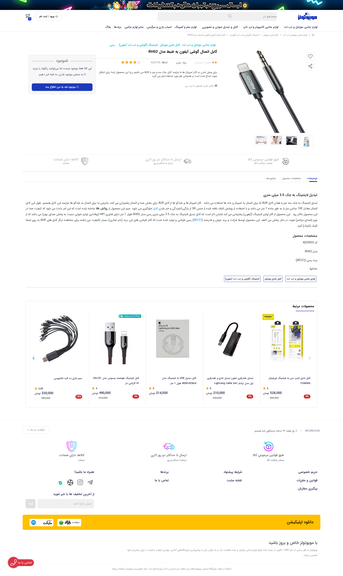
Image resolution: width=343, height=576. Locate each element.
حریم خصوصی (307, 472)
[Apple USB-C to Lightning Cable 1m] (286, 338)
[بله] (60, 483)
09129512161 (312, 431)
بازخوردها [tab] (271, 178)
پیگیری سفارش (307, 488)
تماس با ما (162, 480)
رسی (112, 45)
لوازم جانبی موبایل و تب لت (300, 27)
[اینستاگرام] (80, 483)
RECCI (197, 220)
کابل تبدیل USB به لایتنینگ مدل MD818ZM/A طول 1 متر (179, 380)
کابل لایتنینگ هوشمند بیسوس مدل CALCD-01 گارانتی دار (116, 380)
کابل (155, 208)
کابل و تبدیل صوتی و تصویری (220, 27)
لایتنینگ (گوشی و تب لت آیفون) (244, 35)
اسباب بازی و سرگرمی (159, 27)
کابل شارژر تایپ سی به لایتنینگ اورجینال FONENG (289, 380)
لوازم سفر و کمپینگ (186, 27)
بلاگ (108, 27)
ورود (52, 16)
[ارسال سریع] (171, 5)
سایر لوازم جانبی (134, 27)
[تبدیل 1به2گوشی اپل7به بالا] (229, 338)
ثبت (30, 503)
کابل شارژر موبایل (270, 35)
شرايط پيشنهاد (233, 472)
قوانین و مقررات (307, 480)
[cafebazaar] (69, 522)
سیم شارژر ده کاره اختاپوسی (68, 378)
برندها (117, 27)
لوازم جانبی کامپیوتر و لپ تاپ (260, 27)
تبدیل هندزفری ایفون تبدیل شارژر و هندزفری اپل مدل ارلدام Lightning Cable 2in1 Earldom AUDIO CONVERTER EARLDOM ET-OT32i (230, 381)
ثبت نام (43, 16)
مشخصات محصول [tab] (291, 178)
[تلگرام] (90, 483)
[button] (33, 358)
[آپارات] (70, 483)
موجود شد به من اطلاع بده (60, 87)
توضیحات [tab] (312, 178)
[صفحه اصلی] (313, 35)
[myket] (41, 522)
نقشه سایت (234, 480)
